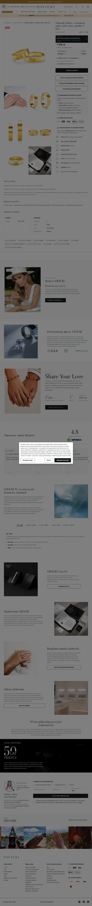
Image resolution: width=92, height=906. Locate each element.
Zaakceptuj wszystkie (63, 460)
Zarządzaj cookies (28, 460)
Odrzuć (49, 460)
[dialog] (46, 453)
